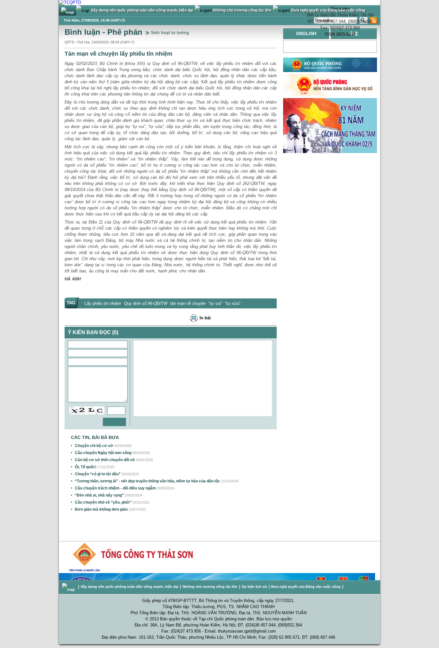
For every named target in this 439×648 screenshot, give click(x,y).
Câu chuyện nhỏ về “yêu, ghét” (103, 502)
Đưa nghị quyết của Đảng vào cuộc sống (306, 587)
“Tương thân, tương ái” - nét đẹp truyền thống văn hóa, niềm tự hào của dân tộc (147, 481)
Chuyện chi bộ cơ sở (94, 445)
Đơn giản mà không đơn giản (101, 509)
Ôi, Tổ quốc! (85, 467)
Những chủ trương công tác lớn (210, 587)
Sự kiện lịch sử (254, 587)
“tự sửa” (232, 303)
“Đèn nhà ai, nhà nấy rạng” (99, 495)
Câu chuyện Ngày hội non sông (103, 453)
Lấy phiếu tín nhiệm (103, 303)
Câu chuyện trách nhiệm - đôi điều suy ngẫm (115, 488)
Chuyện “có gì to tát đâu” (98, 474)
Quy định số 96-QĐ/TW (145, 303)
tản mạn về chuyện (188, 303)
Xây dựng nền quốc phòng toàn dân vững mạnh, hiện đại (129, 587)
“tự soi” (215, 303)
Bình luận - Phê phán (103, 32)
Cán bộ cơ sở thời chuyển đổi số (105, 460)
